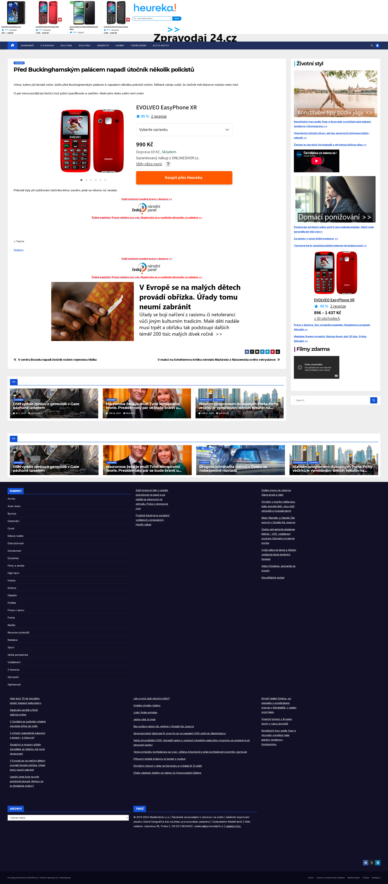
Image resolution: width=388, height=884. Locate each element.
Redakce (18, 249)
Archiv (11, 498)
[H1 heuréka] (95, 16)
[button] (372, 45)
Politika (84, 45)
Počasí (366, 877)
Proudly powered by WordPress (23, 877)
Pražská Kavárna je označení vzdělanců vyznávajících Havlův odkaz (152, 520)
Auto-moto (161, 45)
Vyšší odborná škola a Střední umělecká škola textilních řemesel (278, 554)
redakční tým (233, 826)
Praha (11, 617)
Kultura (66, 45)
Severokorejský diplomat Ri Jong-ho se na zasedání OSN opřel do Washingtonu (179, 733)
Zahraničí (27, 45)
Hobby (120, 45)
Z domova (47, 45)
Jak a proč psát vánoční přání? (151, 698)
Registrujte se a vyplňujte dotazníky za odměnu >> (171, 217)
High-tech (13, 573)
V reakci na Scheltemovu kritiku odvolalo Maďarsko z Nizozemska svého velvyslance (217, 359)
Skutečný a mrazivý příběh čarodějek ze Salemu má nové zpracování (27, 749)
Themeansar (64, 877)
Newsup (51, 877)
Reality (11, 625)
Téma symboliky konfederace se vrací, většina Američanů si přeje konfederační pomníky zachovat (190, 751)
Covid (11, 528)
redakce (36, 413)
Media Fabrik (354, 877)
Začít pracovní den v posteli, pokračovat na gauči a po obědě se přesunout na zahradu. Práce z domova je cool (152, 499)
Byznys (12, 513)
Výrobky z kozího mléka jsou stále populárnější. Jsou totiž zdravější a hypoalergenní (278, 506)
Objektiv (103, 45)
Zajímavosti (14, 684)
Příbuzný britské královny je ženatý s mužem (159, 758)
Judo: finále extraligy (145, 712)
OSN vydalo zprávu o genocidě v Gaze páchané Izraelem (46, 406)
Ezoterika (13, 558)
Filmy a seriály (16, 565)
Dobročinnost (16, 543)
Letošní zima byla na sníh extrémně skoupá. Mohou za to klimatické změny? (26, 781)
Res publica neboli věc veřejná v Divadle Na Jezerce (163, 726)
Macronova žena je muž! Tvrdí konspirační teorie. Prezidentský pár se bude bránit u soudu (143, 408)
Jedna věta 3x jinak (144, 719)
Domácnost (14, 550)
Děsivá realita (205, 400)
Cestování (13, 521)
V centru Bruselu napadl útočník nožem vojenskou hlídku (57, 359)
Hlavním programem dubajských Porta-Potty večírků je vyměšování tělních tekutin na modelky (238, 408)
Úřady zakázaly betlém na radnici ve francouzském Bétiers (167, 772)
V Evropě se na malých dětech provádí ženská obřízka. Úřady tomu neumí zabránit (27, 765)
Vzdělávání (138, 45)
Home (311, 877)
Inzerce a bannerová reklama (331, 877)
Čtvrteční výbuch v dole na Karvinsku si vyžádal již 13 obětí (167, 765)
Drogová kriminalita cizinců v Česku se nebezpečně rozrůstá (233, 468)
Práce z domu (16, 610)
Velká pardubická (18, 654)
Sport (11, 647)
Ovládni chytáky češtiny (147, 705)
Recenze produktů (18, 632)
